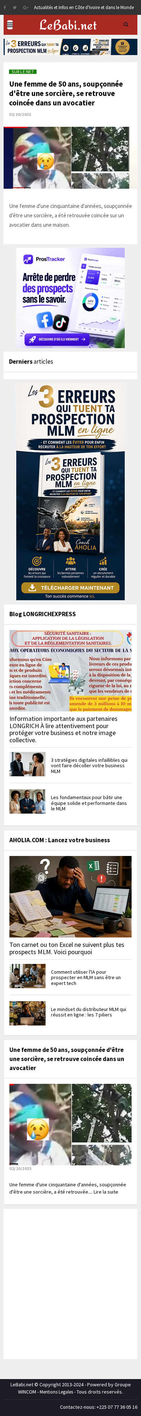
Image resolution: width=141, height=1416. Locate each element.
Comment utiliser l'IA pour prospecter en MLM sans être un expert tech (86, 977)
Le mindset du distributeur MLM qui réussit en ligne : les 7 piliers (88, 1012)
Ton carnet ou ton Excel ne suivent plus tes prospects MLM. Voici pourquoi (66, 948)
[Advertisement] (70, 1283)
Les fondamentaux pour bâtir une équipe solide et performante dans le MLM (89, 803)
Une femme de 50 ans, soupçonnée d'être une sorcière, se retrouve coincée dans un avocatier (66, 93)
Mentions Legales (56, 1392)
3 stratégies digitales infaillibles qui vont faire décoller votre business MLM (89, 765)
